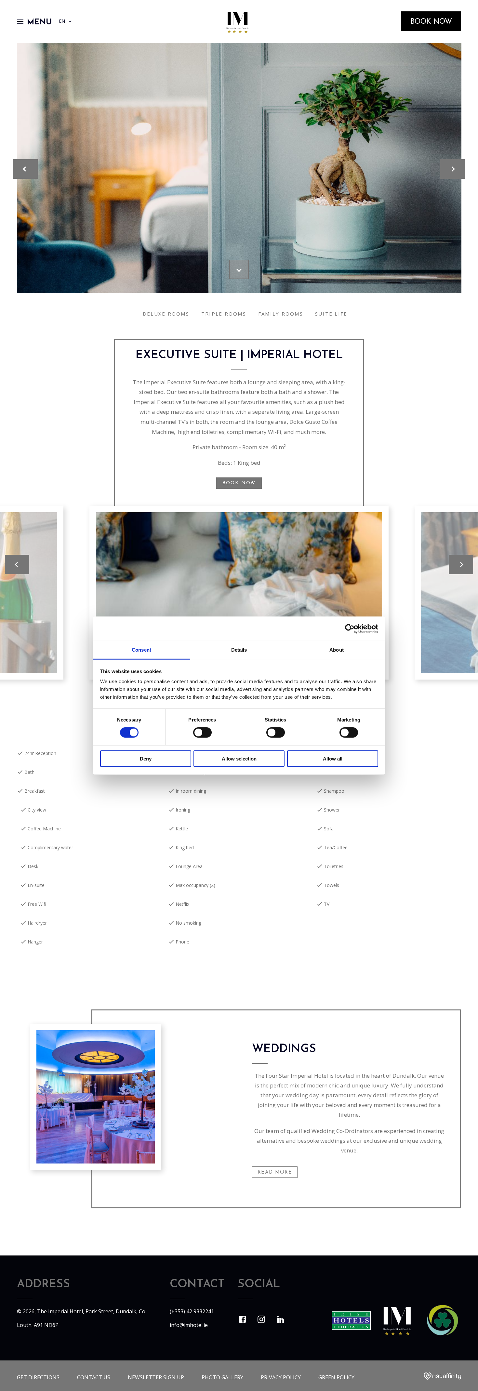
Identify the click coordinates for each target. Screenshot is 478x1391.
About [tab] (336, 650)
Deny (146, 758)
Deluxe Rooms (166, 313)
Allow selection (239, 758)
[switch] (202, 732)
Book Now (431, 22)
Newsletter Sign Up (156, 1377)
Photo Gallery (222, 1377)
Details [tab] (239, 650)
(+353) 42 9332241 (192, 1311)
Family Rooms (280, 313)
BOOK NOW (239, 483)
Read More (275, 1172)
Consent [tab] (141, 650)
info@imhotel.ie (189, 1325)
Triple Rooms (223, 313)
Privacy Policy (281, 1377)
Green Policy (336, 1377)
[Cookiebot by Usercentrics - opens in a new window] (349, 628)
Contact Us (93, 1377)
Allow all (332, 758)
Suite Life (331, 313)
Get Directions (38, 1377)
